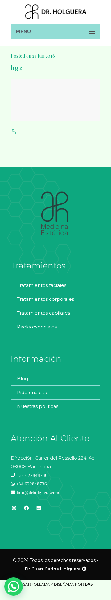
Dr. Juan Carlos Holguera (53, 569)
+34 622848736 (31, 475)
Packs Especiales (37, 327)
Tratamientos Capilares (43, 313)
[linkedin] (38, 508)
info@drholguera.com (37, 492)
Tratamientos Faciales (41, 285)
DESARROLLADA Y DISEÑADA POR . (56, 584)
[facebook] (26, 512)
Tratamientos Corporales (45, 299)
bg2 (17, 67)
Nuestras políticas (37, 406)
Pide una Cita (32, 392)
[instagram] (14, 512)
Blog (22, 378)
